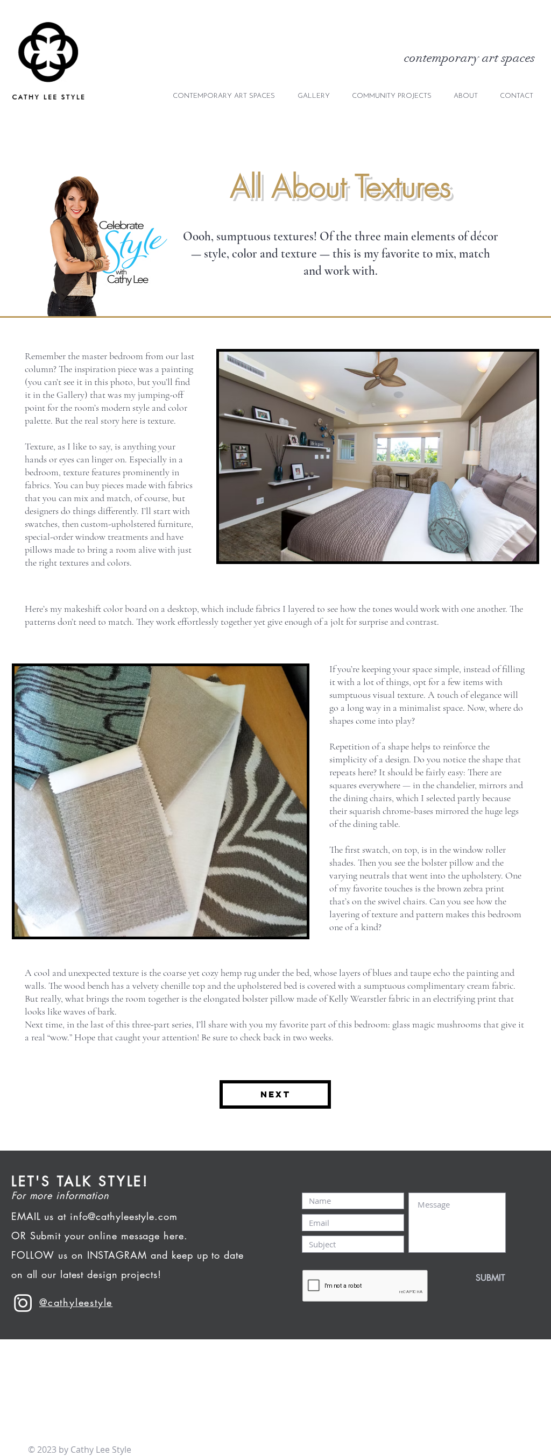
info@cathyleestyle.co (119, 1216)
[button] (391, 96)
